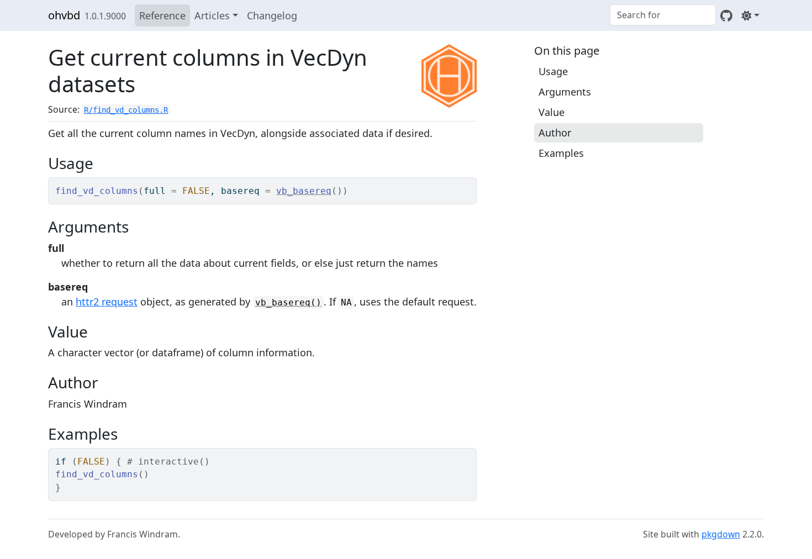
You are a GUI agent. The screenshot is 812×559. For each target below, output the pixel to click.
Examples (561, 153)
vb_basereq (303, 191)
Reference (162, 15)
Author (555, 132)
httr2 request (107, 301)
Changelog (272, 15)
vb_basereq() (288, 302)
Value (552, 112)
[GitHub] (726, 15)
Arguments (565, 91)
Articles (212, 15)
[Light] (750, 15)
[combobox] (663, 14)
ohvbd (64, 15)
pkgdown (721, 534)
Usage (553, 71)
